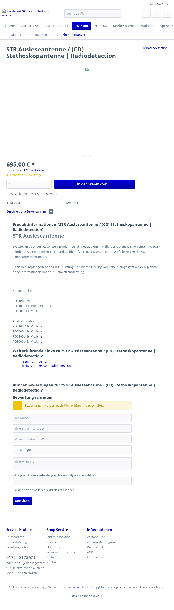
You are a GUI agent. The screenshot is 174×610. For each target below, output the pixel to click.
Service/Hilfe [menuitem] (159, 3)
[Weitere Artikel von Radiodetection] (155, 53)
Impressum (95, 557)
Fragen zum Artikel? (35, 362)
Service (52, 542)
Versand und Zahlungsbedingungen (103, 539)
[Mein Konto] (157, 13)
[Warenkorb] (167, 13)
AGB (90, 552)
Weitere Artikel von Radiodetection (46, 366)
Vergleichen (18, 194)
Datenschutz (96, 547)
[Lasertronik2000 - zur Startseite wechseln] (26, 14)
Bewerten (52, 194)
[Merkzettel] (146, 13)
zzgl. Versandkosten (32, 170)
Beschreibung (16, 211)
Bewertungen (39, 211)
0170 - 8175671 (20, 557)
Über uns (53, 547)
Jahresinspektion (58, 537)
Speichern (22, 501)
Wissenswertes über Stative (61, 554)
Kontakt (52, 562)
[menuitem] (92, 15)
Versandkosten (81, 587)
